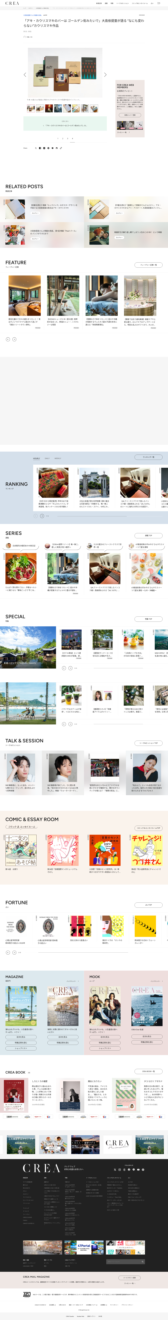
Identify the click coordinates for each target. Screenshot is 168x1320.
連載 (106, 3)
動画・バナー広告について (76, 1305)
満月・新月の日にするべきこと (136, 1200)
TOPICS (25, 1220)
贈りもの (25, 1185)
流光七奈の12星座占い (134, 1188)
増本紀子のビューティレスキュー (52, 1224)
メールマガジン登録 (129, 1278)
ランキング (26, 1208)
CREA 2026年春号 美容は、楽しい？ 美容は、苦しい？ (73, 1191)
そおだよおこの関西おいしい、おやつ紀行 (52, 1203)
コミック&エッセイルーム (140, 3)
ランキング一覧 (148, 457)
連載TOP (46, 1182)
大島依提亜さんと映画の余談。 (35, 15)
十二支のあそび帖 (111, 1194)
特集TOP (67, 1182)
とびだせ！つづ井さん (113, 1191)
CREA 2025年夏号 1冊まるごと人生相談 (70, 1209)
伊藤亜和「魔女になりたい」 (114, 1185)
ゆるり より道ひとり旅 (113, 1210)
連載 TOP (148, 535)
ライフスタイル (27, 1197)
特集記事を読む (21, 1043)
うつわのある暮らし (49, 1210)
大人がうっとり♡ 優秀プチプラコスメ (52, 1219)
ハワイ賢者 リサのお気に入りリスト (52, 1192)
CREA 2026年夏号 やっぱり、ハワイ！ (70, 1186)
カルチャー (26, 1194)
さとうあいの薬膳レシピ (50, 1207)
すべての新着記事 (27, 1182)
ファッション (26, 1203)
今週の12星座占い (132, 1191)
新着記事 (99, 3)
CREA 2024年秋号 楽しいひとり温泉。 (70, 1224)
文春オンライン (91, 1316)
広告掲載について (90, 1305)
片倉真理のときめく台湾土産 (51, 1188)
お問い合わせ (62, 1305)
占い (152, 3)
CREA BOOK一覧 (148, 1071)
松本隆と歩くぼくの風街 (92, 1193)
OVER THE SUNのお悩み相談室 (94, 1196)
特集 (112, 3)
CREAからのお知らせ (28, 1223)
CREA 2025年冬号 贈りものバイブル (70, 1219)
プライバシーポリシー (127, 1305)
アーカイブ (26, 1211)
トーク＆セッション (122, 3)
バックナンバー (71, 981)
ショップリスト (21, 1048)
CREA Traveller (70, 1316)
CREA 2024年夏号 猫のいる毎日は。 (70, 1229)
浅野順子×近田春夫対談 (92, 1190)
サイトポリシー (114, 1305)
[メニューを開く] (159, 3)
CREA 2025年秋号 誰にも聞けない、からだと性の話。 (73, 1203)
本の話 (100, 1316)
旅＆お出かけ (26, 1188)
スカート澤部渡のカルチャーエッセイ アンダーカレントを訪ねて (115, 1205)
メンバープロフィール (71, 1263)
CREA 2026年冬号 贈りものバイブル (70, 1197)
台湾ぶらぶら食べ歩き (50, 1185)
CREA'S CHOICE (27, 1217)
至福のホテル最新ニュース (51, 1199)
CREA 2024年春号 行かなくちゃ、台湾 (70, 1234)
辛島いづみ (29, 37)
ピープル (46, 1263)
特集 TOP (148, 619)
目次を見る (21, 1037)
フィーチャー (26, 1214)
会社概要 (51, 1305)
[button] (25, 74)
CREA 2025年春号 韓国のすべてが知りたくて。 (72, 1214)
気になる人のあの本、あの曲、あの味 (94, 1186)
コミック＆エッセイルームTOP (148, 828)
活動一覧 (67, 1266)
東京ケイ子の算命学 (133, 1194)
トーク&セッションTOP (92, 1182)
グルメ (25, 1191)
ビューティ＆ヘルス (28, 1200)
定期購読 (103, 1305)
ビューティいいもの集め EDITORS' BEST (50, 1214)
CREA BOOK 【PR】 (28, 1266)
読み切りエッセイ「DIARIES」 (115, 1188)
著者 (45, 1266)
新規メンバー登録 (130, 115)
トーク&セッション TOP (149, 743)
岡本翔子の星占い (132, 1185)
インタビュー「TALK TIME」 (114, 1197)
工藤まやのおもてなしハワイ (51, 1196)
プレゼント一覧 (121, 132)
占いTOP (148, 905)
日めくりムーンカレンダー (135, 1197)
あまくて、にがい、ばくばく (114, 1200)
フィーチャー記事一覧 (148, 265)
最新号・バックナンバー (29, 1263)
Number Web (80, 1316)
